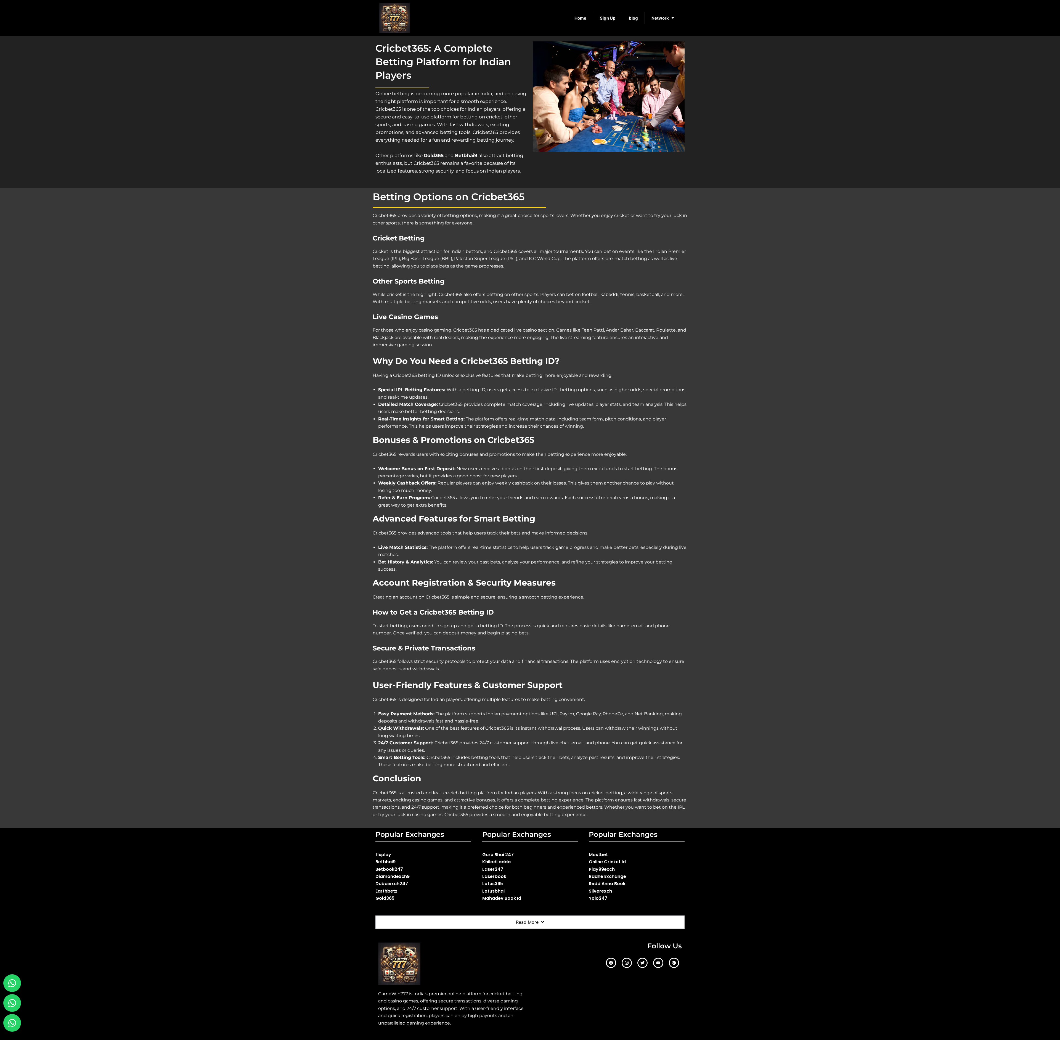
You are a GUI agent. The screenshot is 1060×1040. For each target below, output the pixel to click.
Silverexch (600, 891)
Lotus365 (492, 883)
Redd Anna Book (607, 883)
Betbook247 (389, 869)
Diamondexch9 (392, 876)
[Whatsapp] (12, 1003)
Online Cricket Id (607, 862)
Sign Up (607, 18)
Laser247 (492, 869)
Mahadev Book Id (501, 898)
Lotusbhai (493, 891)
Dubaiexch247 (391, 883)
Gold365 (384, 898)
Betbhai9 (385, 862)
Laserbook (494, 876)
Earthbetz (386, 891)
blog (633, 18)
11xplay (383, 854)
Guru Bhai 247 (498, 854)
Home (580, 18)
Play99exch (602, 869)
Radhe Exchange (607, 876)
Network (660, 18)
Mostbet (598, 854)
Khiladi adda (496, 862)
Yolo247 (598, 898)
